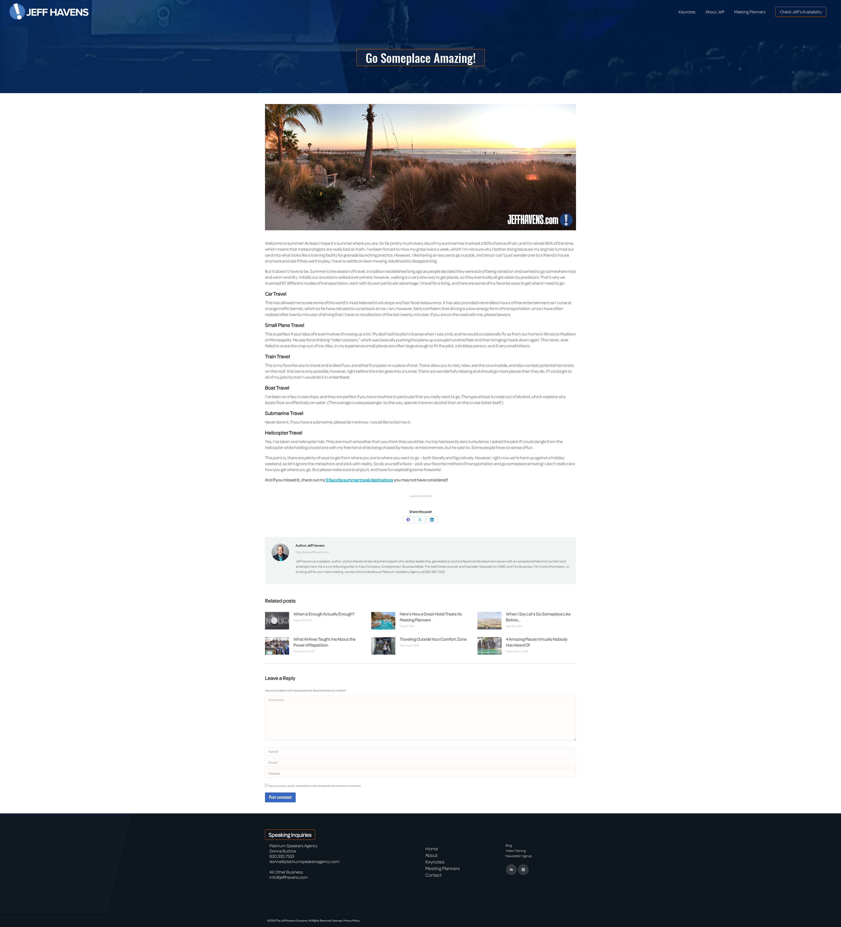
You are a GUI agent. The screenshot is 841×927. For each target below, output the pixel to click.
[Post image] (277, 620)
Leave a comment (420, 496)
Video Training (515, 850)
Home (431, 848)
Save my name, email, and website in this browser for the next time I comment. (315, 786)
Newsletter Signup (518, 855)
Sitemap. (337, 920)
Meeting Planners (442, 868)
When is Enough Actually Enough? (323, 614)
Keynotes (434, 861)
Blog (508, 845)
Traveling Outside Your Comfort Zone (433, 639)
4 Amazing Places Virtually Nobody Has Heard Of (536, 642)
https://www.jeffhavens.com (312, 552)
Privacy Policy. (351, 920)
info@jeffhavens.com (288, 877)
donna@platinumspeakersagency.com (304, 861)
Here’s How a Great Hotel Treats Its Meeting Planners (431, 617)
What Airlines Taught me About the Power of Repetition (324, 642)
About (431, 855)
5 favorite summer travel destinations (359, 480)
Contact (433, 875)
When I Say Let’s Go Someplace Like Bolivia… (538, 617)
